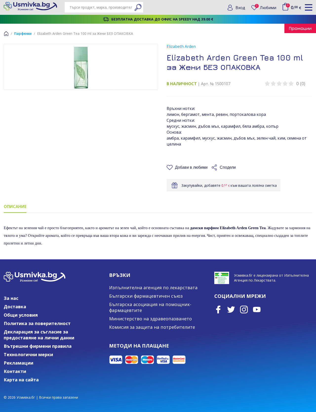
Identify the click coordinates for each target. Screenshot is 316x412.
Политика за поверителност (37, 323)
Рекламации (18, 363)
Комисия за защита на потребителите (152, 327)
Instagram (244, 309)
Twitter (231, 309)
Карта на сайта (21, 380)
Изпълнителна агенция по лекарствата (153, 287)
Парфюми (23, 33)
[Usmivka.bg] (30, 6)
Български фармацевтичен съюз (146, 296)
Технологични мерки (28, 354)
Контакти (15, 371)
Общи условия (21, 315)
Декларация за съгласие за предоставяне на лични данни (39, 335)
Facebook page (218, 309)
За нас (11, 298)
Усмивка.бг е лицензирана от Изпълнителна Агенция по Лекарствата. (271, 278)
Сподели (228, 167)
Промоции (300, 28)
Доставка (15, 306)
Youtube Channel (257, 309)
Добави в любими (191, 167)
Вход (240, 7)
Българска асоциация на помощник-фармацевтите (150, 307)
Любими (266, 7)
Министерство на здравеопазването (150, 319)
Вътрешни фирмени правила (38, 346)
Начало (6, 33)
